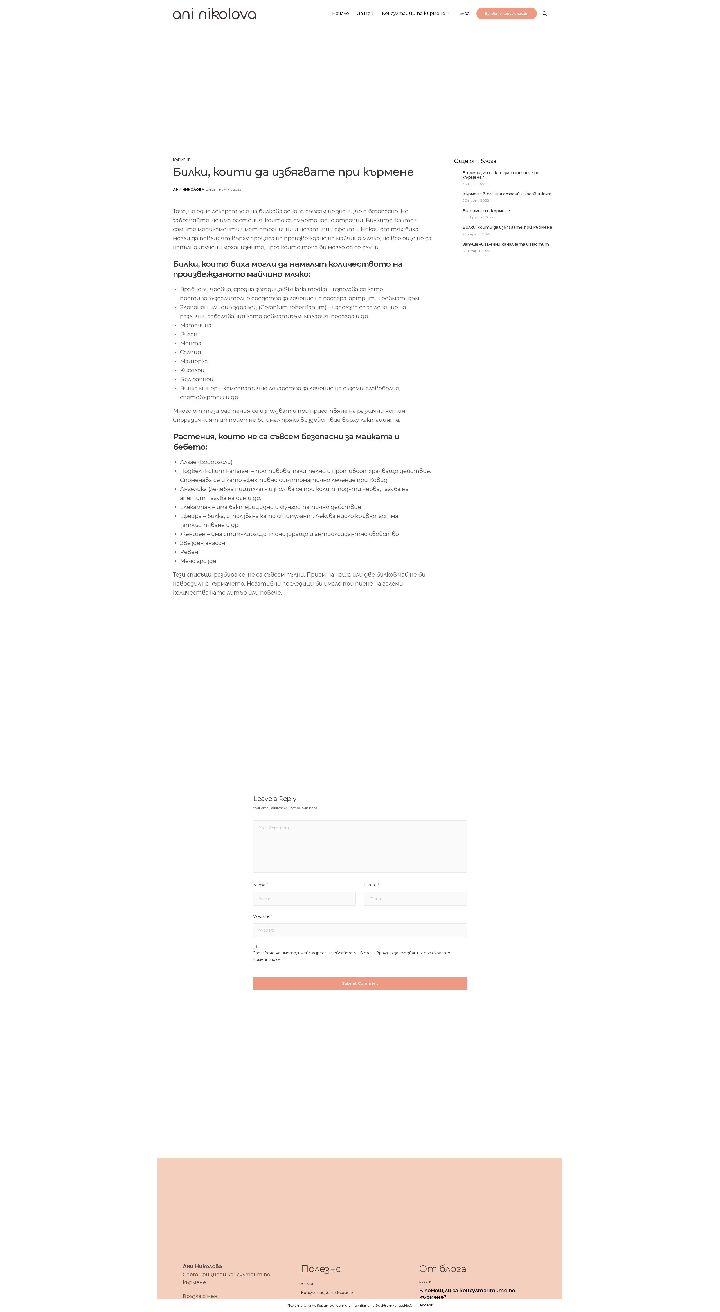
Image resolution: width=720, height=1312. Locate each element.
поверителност (328, 1305)
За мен (365, 13)
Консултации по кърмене (413, 13)
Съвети (425, 1282)
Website (262, 916)
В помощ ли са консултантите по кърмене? (501, 175)
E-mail (371, 884)
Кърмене (181, 160)
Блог (464, 13)
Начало (340, 13)
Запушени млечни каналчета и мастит (506, 244)
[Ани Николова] (214, 13)
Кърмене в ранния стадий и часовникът (507, 194)
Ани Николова (188, 189)
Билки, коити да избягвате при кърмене (507, 227)
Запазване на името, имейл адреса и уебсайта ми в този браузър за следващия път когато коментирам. (351, 956)
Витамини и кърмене (486, 211)
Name (260, 884)
